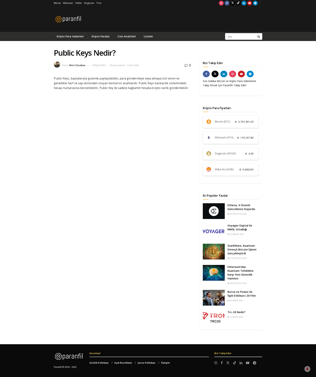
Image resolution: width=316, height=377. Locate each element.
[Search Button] (259, 36)
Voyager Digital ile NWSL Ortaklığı (239, 227)
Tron (98, 3)
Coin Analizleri (127, 36)
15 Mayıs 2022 (236, 316)
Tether (78, 3)
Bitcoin (57, 3)
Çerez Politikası (146, 362)
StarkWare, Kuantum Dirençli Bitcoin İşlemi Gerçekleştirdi (241, 249)
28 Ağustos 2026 (238, 213)
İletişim (165, 362)
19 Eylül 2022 (99, 65)
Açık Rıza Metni (123, 362)
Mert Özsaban (77, 65)
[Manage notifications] (307, 369)
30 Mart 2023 (236, 300)
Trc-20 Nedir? (236, 312)
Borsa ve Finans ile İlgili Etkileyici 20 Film (241, 293)
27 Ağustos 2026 (238, 258)
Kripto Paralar (101, 36)
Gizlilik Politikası (99, 362)
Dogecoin (89, 3)
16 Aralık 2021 (236, 234)
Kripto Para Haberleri (70, 36)
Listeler (148, 36)
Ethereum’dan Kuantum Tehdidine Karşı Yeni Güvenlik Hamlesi (240, 272)
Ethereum (68, 3)
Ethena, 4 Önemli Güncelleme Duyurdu (241, 207)
